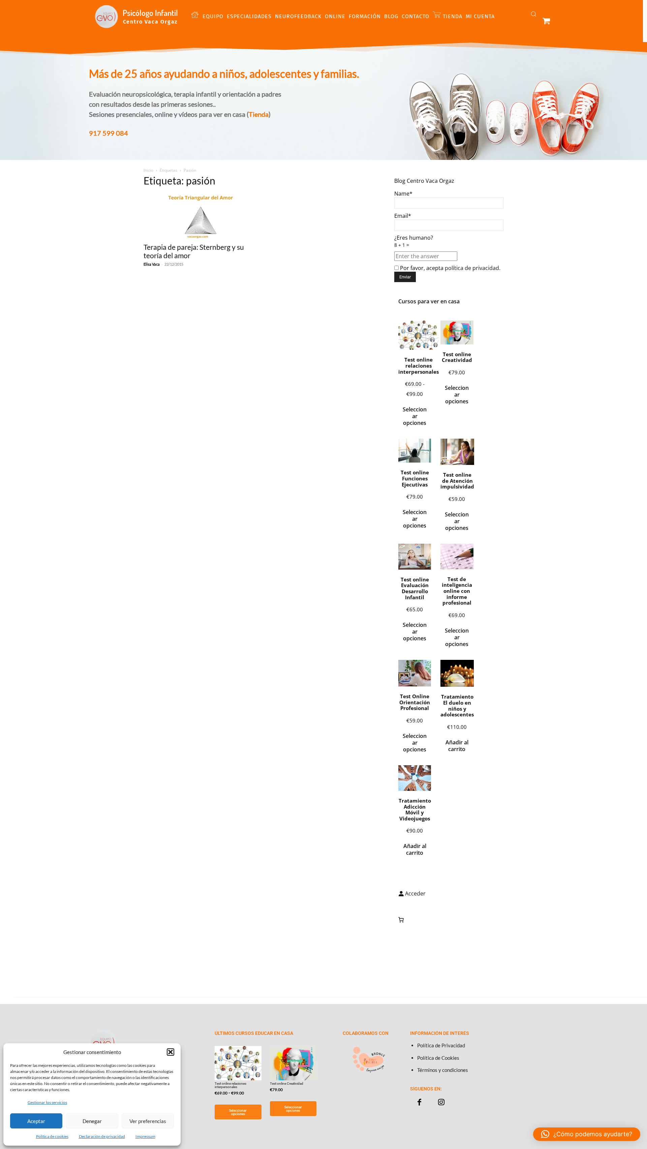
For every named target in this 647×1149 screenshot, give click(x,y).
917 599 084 (108, 133)
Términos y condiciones (442, 1070)
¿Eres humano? (413, 241)
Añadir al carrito (456, 746)
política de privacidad (472, 268)
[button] (170, 1052)
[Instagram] (441, 1102)
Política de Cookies (438, 1058)
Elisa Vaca (152, 264)
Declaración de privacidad (102, 1136)
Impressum (145, 1136)
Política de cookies (52, 1136)
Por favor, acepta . (449, 268)
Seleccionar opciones (415, 416)
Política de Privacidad (441, 1045)
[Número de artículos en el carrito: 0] (401, 919)
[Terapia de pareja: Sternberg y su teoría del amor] (198, 215)
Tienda (259, 114)
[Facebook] (419, 1102)
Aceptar (36, 1121)
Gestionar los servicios (47, 1102)
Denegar (92, 1121)
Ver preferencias (147, 1121)
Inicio (148, 170)
